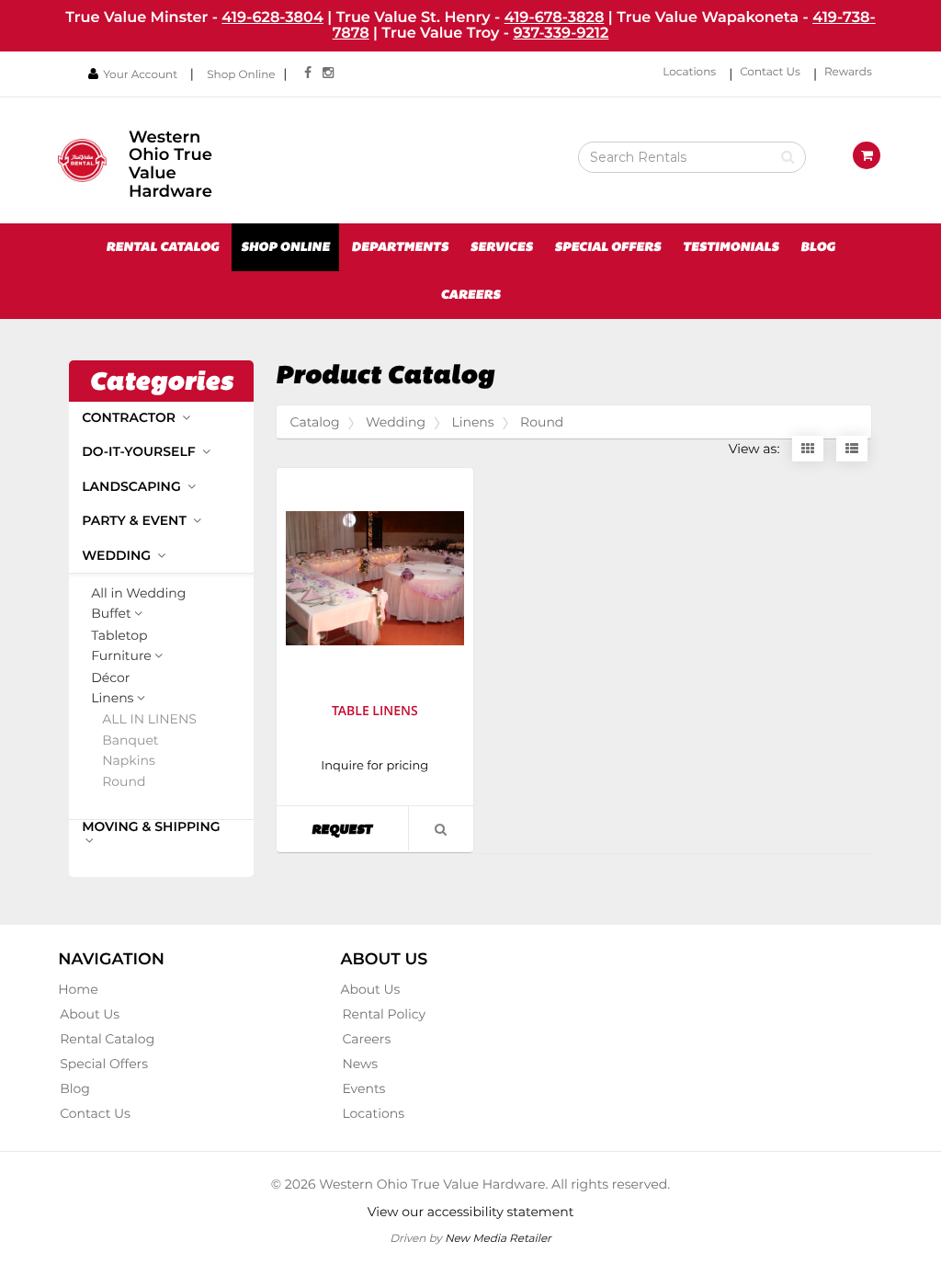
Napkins (128, 761)
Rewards (848, 72)
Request (359, 828)
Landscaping (133, 486)
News (360, 1063)
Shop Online (241, 75)
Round (123, 782)
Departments (399, 247)
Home (77, 989)
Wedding (118, 555)
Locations (689, 72)
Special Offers (607, 247)
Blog (817, 247)
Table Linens (375, 711)
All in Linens (149, 719)
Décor (110, 678)
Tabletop (119, 636)
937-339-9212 (560, 33)
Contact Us (770, 72)
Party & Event (136, 520)
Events (363, 1088)
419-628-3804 (272, 17)
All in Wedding (138, 593)
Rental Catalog (162, 247)
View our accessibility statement (471, 1211)
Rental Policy (383, 1014)
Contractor (130, 417)
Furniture (121, 656)
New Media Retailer (498, 1238)
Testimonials (731, 247)
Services (501, 247)
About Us (89, 1014)
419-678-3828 (555, 17)
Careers (470, 295)
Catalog (315, 422)
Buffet (111, 614)
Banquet (130, 740)
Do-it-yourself (140, 451)
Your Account (140, 75)
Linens (112, 698)
